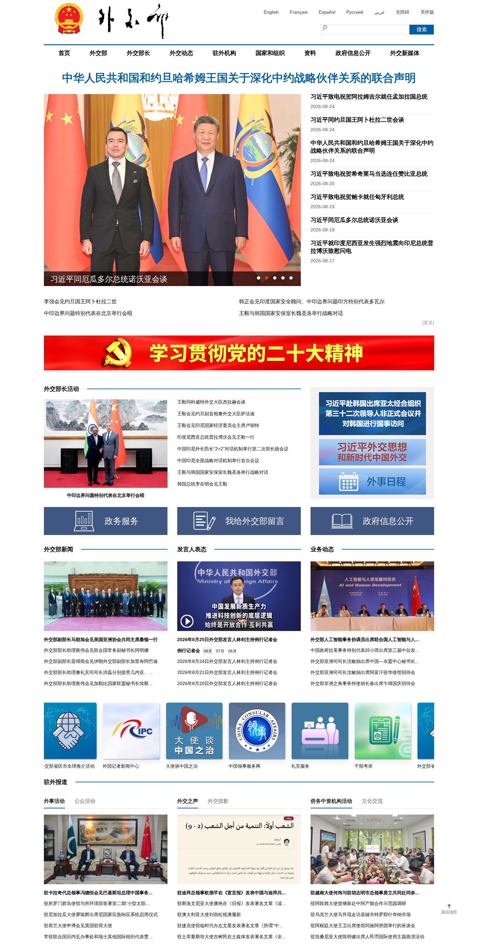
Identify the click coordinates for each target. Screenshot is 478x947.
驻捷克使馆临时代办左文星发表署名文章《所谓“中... (230, 925)
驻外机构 (224, 53)
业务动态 (322, 549)
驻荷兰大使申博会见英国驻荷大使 (78, 925)
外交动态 (181, 53)
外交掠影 (218, 801)
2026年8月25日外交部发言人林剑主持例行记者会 (227, 639)
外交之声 (187, 801)
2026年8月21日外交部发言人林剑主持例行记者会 (227, 672)
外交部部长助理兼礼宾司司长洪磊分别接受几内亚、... (98, 672)
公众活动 (84, 801)
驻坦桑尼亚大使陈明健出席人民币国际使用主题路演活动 (367, 936)
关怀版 (427, 12)
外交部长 (138, 53)
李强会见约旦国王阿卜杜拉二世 (80, 301)
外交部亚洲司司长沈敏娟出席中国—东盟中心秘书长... (365, 661)
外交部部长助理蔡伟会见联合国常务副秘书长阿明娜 (96, 650)
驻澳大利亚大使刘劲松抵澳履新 (209, 914)
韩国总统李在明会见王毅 (202, 484)
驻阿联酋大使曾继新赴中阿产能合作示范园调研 (358, 903)
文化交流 (372, 801)
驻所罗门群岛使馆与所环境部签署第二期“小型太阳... (97, 903)
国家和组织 (270, 53)
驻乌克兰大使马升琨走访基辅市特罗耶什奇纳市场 (361, 914)
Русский (354, 12)
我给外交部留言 (255, 521)
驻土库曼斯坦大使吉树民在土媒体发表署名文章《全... (231, 936)
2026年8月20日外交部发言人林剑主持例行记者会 (227, 683)
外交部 (98, 53)
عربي (379, 12)
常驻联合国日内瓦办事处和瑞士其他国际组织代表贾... (98, 936)
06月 (232, 651)
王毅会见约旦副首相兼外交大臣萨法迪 (216, 413)
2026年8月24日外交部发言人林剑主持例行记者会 (227, 661)
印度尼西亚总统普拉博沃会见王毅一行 (216, 437)
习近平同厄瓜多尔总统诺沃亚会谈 (354, 220)
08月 (208, 651)
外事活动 (54, 801)
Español (327, 12)
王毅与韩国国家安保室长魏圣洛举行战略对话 (291, 313)
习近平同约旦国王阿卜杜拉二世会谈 (357, 120)
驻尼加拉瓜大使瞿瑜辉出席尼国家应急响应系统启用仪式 (101, 914)
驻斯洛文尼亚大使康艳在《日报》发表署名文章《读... (231, 903)
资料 (310, 53)
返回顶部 (449, 912)
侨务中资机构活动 (331, 801)
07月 (220, 651)
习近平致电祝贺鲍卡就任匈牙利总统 (357, 197)
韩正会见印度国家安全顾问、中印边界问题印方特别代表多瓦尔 (312, 301)
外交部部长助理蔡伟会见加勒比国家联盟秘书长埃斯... (98, 683)
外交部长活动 (61, 389)
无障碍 (402, 12)
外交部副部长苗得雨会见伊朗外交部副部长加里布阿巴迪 (101, 661)
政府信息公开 (353, 53)
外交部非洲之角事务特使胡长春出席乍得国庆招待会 (363, 683)
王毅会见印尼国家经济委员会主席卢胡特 (218, 425)
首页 (64, 53)
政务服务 (122, 521)
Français (299, 12)
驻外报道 (55, 782)
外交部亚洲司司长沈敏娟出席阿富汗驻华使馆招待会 (363, 672)
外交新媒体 (404, 53)
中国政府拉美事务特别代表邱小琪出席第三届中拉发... (365, 650)
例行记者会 (188, 650)
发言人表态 (191, 549)
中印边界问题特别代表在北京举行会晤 (88, 313)
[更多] (428, 322)
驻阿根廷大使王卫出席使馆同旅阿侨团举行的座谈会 (363, 925)
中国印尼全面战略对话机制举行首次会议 (218, 460)
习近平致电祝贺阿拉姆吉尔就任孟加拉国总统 (239, 78)
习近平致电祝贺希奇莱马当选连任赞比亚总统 (369, 174)
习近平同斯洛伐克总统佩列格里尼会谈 (116, 278)
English (271, 12)
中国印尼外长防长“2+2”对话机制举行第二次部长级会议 (232, 448)
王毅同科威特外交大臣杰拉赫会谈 (211, 402)
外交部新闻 (58, 549)
